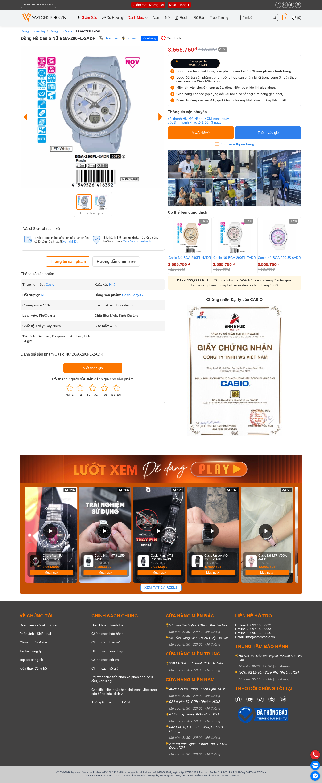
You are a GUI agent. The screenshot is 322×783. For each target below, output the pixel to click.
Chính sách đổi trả (105, 660)
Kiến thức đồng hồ (33, 668)
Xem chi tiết (69, 241)
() (298, 18)
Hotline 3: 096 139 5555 (253, 633)
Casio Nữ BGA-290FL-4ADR (190, 258)
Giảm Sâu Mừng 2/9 (148, 5)
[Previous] (26, 117)
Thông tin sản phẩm (68, 262)
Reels (184, 18)
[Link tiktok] (260, 699)
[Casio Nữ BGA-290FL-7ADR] (234, 236)
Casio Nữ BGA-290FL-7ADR (234, 258)
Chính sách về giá (104, 668)
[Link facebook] (238, 699)
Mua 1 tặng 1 (179, 5)
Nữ (167, 18)
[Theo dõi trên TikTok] (291, 5)
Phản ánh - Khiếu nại (35, 633)
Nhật (112, 284)
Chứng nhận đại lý (33, 642)
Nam (156, 18)
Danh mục (136, 18)
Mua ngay (51, 572)
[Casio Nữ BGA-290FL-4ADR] (189, 236)
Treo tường (219, 18)
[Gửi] (274, 17)
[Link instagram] (283, 699)
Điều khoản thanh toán (108, 625)
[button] (285, 18)
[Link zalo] (271, 699)
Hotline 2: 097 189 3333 (253, 629)
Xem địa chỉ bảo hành (137, 241)
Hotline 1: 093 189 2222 (253, 625)
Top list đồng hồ (31, 660)
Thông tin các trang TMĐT (111, 702)
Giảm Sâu (89, 18)
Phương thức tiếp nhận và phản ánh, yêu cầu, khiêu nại (122, 679)
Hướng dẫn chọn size (116, 262)
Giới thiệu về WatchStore (38, 625)
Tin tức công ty (30, 651)
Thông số (111, 38)
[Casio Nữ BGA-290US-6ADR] (279, 236)
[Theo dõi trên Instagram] (285, 5)
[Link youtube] (249, 699)
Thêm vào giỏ (268, 133)
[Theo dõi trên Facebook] (278, 5)
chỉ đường (212, 632)
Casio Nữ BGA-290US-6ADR (279, 258)
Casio (50, 284)
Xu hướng (115, 18)
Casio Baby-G (132, 295)
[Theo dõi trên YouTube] (298, 5)
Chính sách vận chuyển (109, 651)
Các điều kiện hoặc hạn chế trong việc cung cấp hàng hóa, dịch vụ (124, 691)
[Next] (159, 117)
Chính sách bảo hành (107, 633)
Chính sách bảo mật (106, 642)
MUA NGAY (201, 133)
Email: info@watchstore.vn (255, 637)
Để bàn (199, 18)
